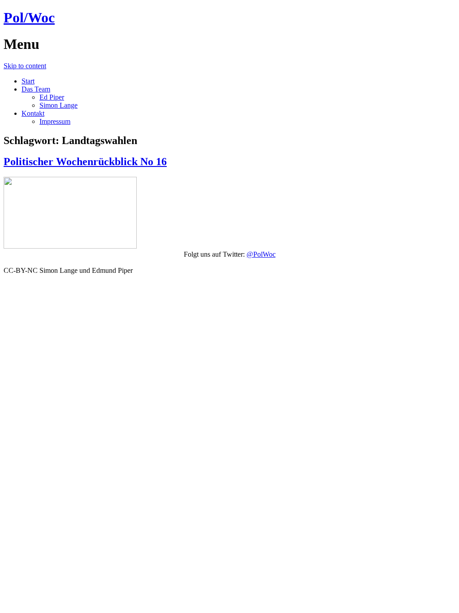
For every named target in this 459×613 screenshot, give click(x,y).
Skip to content (25, 66)
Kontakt (33, 113)
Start (28, 81)
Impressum (54, 121)
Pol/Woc (29, 17)
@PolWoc (261, 254)
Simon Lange (58, 105)
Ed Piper (51, 97)
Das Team (36, 89)
